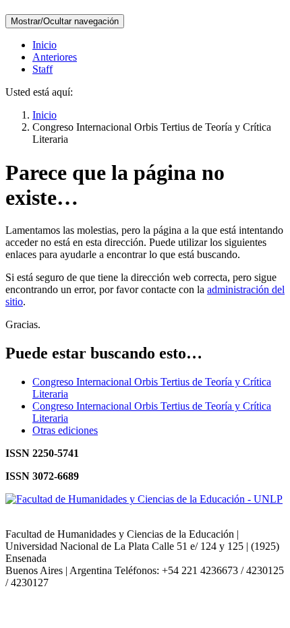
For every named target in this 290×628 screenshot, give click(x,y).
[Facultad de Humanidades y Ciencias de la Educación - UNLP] (144, 499)
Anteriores (54, 57)
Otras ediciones (65, 430)
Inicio (44, 45)
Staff (42, 69)
